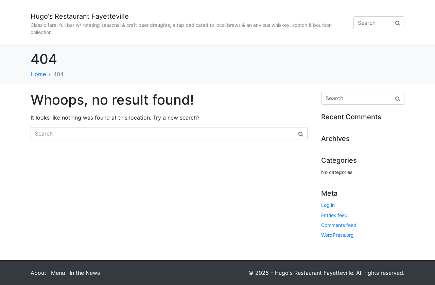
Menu (58, 272)
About (38, 272)
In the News (85, 272)
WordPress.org (337, 235)
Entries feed (334, 215)
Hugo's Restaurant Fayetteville (80, 16)
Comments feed (338, 225)
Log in (328, 205)
